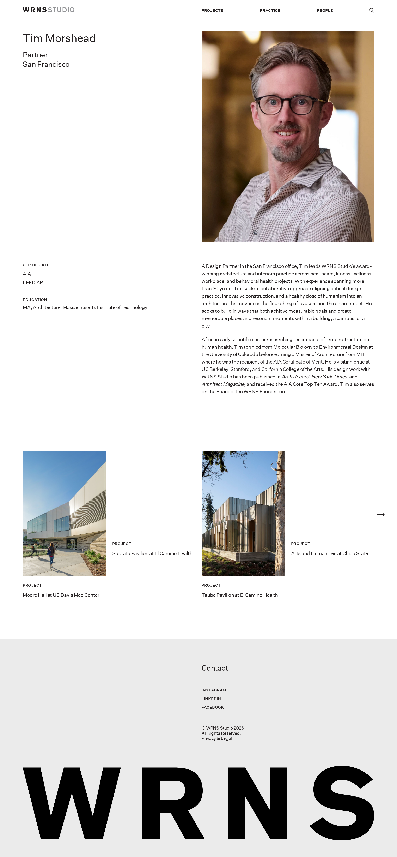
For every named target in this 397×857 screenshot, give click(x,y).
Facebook (213, 707)
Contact (215, 668)
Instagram (214, 690)
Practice (270, 10)
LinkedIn (211, 698)
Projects (213, 10)
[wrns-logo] (48, 10)
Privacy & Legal (217, 738)
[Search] (371, 10)
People (325, 10)
